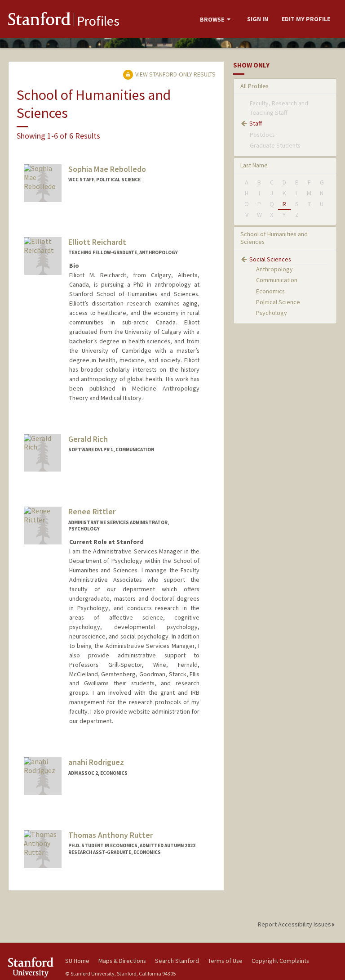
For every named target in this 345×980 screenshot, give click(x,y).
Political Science (278, 302)
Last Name (254, 165)
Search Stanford (177, 961)
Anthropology (274, 269)
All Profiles (254, 86)
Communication (276, 280)
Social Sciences (270, 259)
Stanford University (31, 967)
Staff (255, 123)
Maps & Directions (122, 961)
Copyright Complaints (280, 961)
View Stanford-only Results (175, 74)
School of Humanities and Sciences (274, 238)
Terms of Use (225, 961)
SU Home (77, 961)
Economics (270, 291)
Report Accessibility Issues (295, 924)
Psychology (271, 313)
